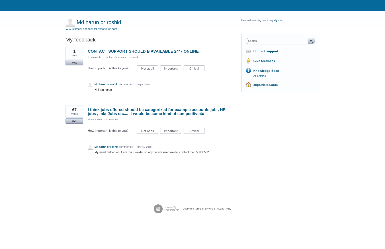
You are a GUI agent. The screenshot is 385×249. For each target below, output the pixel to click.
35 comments (95, 119)
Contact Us (111, 57)
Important (172, 69)
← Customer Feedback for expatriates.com (91, 29)
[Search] (311, 41)
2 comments (94, 57)
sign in (278, 20)
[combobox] (278, 41)
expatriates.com (265, 84)
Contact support (265, 51)
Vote (74, 62)
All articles (259, 76)
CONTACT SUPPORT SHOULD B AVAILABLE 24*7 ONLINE (143, 51)
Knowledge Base (266, 70)
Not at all (149, 69)
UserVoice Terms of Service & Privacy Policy (207, 208)
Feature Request (129, 57)
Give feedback (264, 61)
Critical (197, 69)
